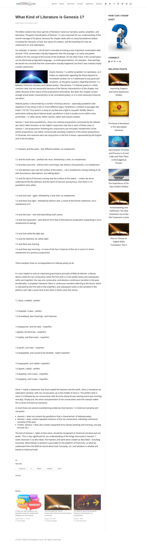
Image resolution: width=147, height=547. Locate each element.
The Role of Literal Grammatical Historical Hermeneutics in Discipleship (85, 513)
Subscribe (70, 4)
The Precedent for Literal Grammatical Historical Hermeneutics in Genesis (58, 513)
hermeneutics (29, 23)
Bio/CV (54, 4)
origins (35, 23)
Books (62, 4)
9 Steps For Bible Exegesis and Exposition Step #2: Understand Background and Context (26, 513)
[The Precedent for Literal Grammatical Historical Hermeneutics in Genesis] (58, 502)
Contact (80, 4)
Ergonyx (99, 4)
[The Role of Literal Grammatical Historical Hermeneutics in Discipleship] (87, 502)
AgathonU (89, 4)
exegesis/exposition (20, 23)
